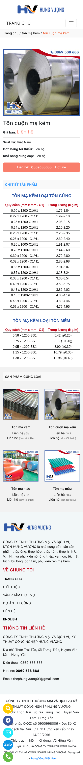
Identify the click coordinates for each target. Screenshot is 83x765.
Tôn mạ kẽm (20, 427)
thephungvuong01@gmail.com (36, 679)
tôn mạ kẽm (31, 33)
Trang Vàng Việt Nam (43, 758)
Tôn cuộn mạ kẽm (62, 427)
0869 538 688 (31, 663)
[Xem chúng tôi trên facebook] (5, 721)
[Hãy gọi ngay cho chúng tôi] (5, 757)
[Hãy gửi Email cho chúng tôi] (5, 733)
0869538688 (41, 167)
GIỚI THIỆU (11, 587)
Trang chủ (11, 33)
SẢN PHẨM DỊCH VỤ (19, 595)
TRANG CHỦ (18, 23)
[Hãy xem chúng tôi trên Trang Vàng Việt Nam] (5, 708)
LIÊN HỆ (9, 611)
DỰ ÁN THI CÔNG (17, 603)
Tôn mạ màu (20, 489)
